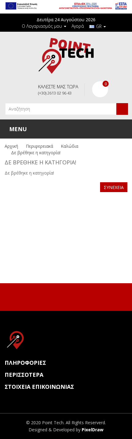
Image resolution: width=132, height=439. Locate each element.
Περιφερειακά (39, 146)
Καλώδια (69, 146)
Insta (72, 296)
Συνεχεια (114, 187)
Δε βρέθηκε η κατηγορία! (35, 152)
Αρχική (11, 146)
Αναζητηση (122, 109)
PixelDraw (92, 430)
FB (59, 296)
